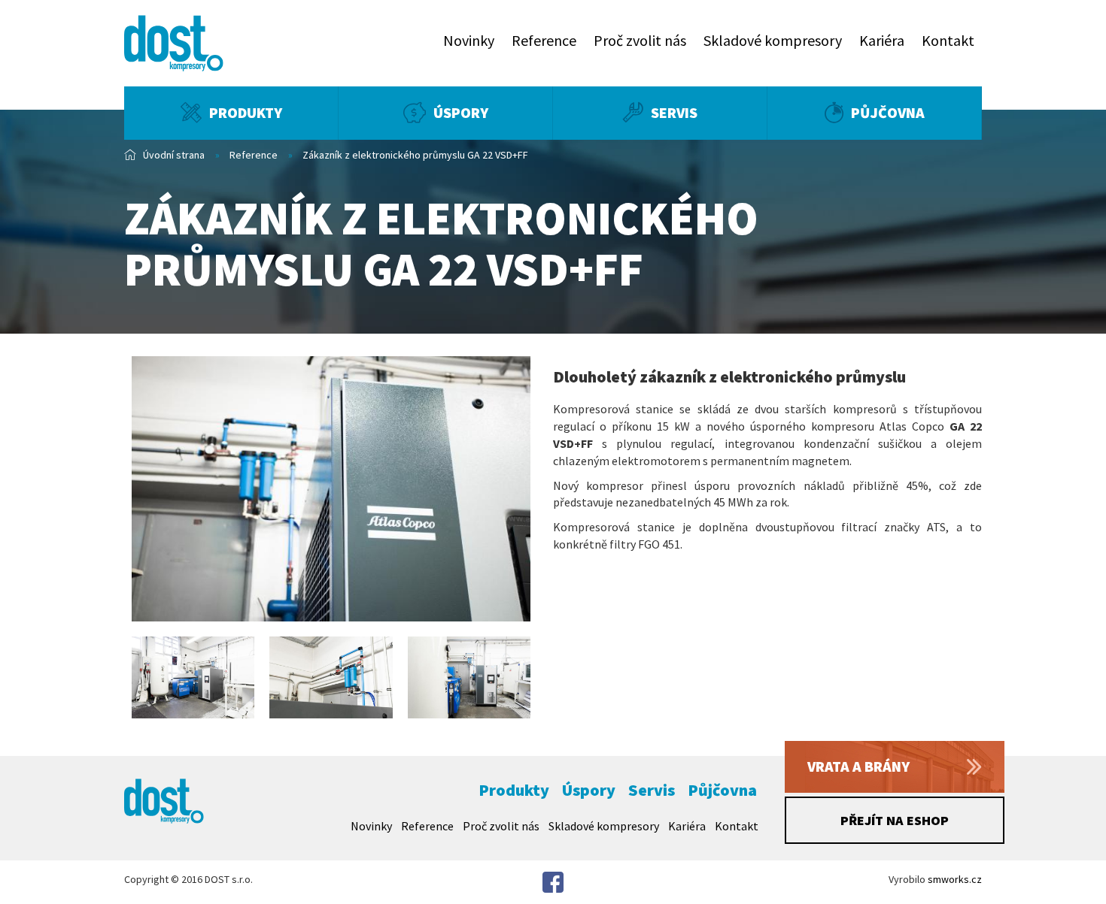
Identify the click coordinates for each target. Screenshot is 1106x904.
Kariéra (881, 40)
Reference (544, 40)
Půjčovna (888, 112)
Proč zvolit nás (640, 40)
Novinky (468, 40)
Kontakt (948, 40)
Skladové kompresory (772, 40)
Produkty (245, 112)
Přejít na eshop (894, 820)
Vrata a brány (858, 766)
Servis (674, 112)
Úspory (460, 112)
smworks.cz (955, 879)
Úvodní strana (174, 155)
